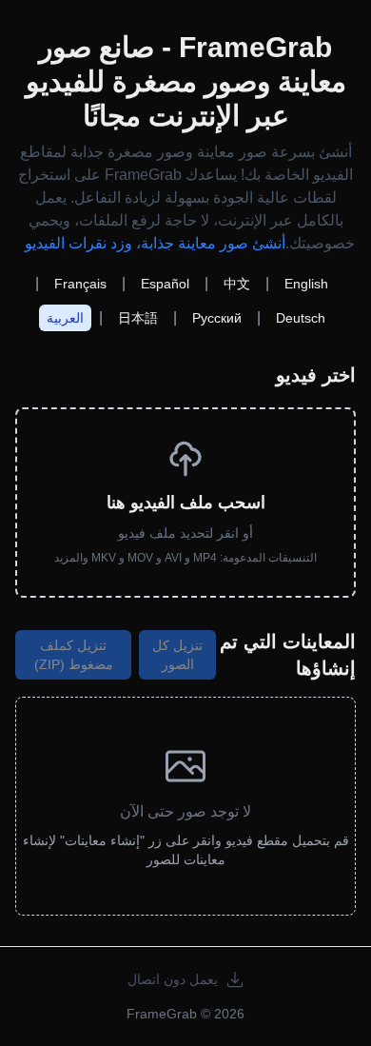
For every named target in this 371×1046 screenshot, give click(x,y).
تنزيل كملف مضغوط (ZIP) (73, 655)
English (306, 283)
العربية (65, 318)
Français (80, 283)
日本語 (138, 318)
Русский (217, 318)
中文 (237, 283)
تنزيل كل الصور (177, 655)
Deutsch (300, 318)
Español (165, 283)
